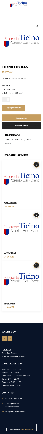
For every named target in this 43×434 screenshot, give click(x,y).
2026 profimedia (27, 429)
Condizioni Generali (9, 353)
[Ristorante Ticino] (18, 4)
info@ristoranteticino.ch (15, 411)
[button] (37, 26)
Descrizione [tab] (21, 118)
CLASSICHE (15, 78)
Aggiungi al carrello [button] (36, 165)
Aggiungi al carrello (13, 107)
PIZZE (23, 78)
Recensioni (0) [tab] (21, 125)
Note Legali (6, 350)
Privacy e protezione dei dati (13, 356)
